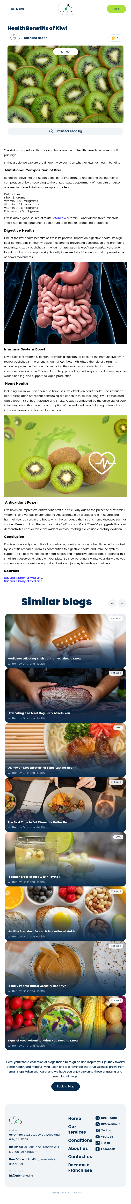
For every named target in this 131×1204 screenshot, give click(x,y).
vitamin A (59, 218)
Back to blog (65, 1086)
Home (74, 1119)
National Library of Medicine (23, 577)
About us (78, 1149)
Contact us (80, 1157)
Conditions (80, 1141)
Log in (116, 9)
